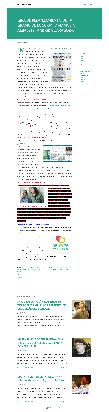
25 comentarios (29, 401)
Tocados (82, 77)
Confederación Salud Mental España (88, 67)
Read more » (63, 330)
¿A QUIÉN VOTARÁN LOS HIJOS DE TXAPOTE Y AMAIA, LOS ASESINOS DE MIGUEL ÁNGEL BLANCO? (41, 305)
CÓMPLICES (65, 188)
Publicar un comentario (24, 286)
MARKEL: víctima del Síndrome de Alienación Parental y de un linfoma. (41, 378)
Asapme (82, 62)
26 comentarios (29, 367)
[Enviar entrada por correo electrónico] (18, 275)
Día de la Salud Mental (85, 71)
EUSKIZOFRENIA (24, 4)
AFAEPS (22, 144)
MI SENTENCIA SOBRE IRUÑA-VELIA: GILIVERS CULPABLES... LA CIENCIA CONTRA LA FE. (40, 342)
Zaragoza (82, 81)
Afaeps (82, 56)
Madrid (82, 73)
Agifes (81, 58)
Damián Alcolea (84, 69)
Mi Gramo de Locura (85, 75)
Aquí (25, 57)
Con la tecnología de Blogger (55, 408)
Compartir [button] (83, 48)
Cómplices (82, 65)
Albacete (82, 60)
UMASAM (29, 209)
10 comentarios (29, 330)
